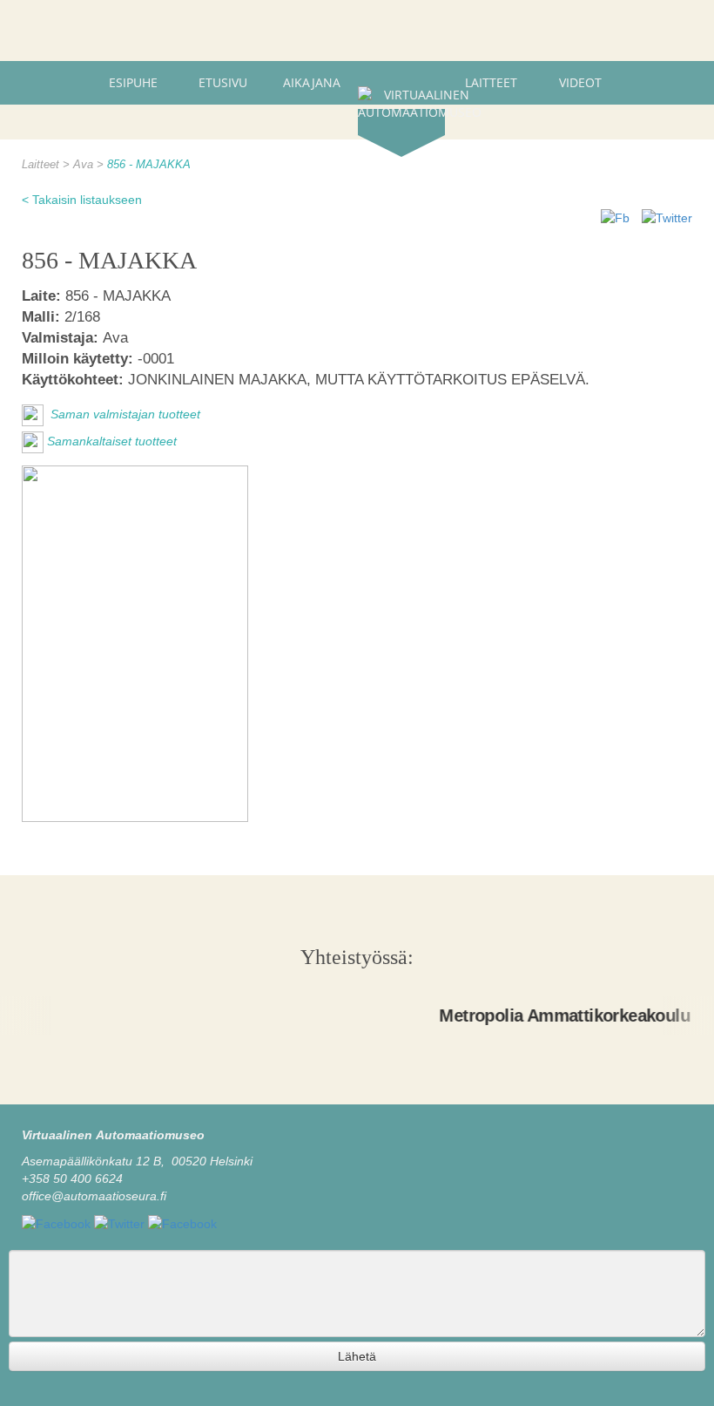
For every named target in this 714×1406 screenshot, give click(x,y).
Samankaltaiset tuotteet (112, 442)
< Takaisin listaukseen (82, 200)
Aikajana (311, 82)
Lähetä (357, 1356)
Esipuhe (133, 82)
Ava (85, 165)
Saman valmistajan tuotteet (123, 415)
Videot (580, 82)
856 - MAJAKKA (149, 165)
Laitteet (491, 82)
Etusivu (223, 82)
